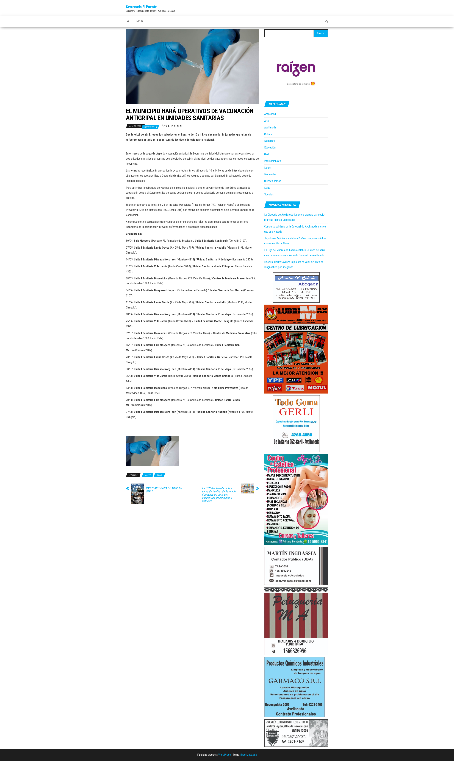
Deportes (269, 140)
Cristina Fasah (173, 126)
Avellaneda (270, 127)
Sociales (269, 194)
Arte (266, 120)
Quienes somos (272, 181)
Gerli (266, 154)
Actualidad (270, 114)
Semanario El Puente (141, 7)
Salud (159, 475)
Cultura (268, 134)
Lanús (147, 475)
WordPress (224, 754)
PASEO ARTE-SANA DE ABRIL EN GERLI (164, 490)
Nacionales (270, 174)
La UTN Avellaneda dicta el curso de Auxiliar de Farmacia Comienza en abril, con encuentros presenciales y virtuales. (219, 495)
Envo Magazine (248, 754)
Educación (270, 147)
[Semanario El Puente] (128, 21)
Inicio (139, 21)
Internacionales (272, 161)
